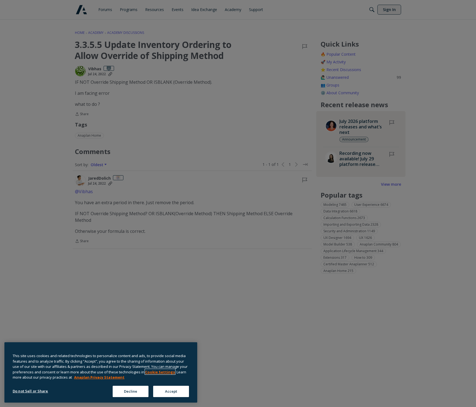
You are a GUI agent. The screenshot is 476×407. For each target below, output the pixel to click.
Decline (130, 391)
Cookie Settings (160, 371)
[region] (100, 372)
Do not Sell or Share (30, 390)
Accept (171, 391)
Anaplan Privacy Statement (99, 377)
